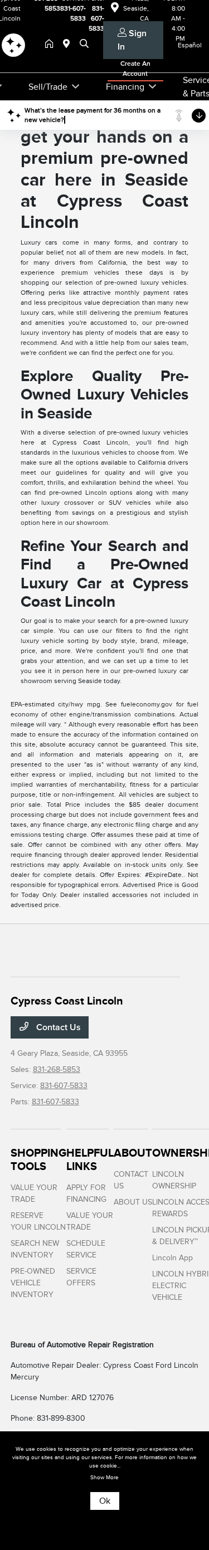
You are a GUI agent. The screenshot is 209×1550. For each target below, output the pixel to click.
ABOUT (133, 1153)
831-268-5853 (56, 1069)
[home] (51, 44)
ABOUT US (133, 1202)
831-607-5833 (64, 1085)
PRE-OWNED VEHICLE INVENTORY (33, 1283)
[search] (84, 44)
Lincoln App (172, 1258)
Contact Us (57, 1027)
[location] (68, 44)
